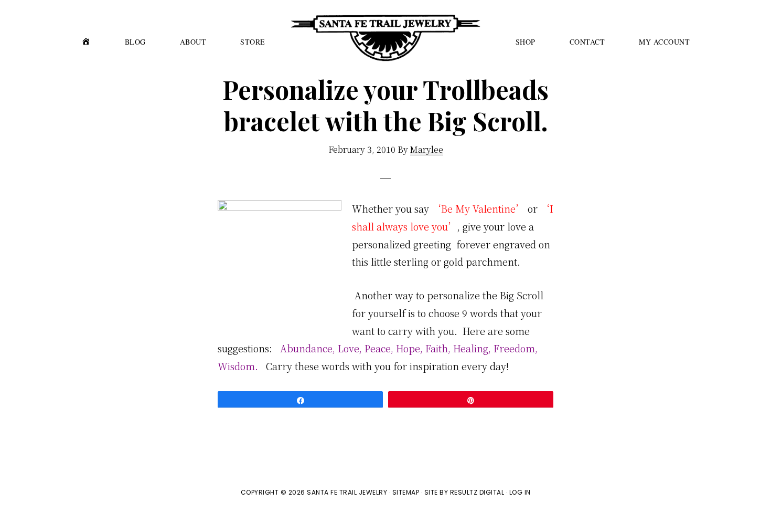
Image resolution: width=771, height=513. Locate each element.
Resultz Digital (477, 492)
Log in (520, 492)
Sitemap (406, 492)
